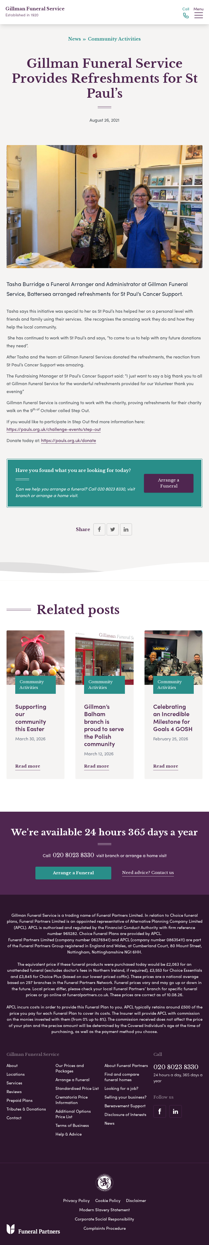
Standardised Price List (77, 1088)
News (109, 1123)
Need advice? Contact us (148, 872)
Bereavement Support (125, 1106)
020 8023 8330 (111, 489)
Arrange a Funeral (168, 483)
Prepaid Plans (20, 1100)
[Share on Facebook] (99, 529)
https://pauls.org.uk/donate (68, 440)
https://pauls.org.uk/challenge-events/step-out (54, 429)
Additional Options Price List (73, 1114)
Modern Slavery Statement (104, 1210)
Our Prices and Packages (70, 1068)
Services (14, 1083)
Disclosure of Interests (125, 1114)
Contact (14, 1118)
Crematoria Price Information (72, 1099)
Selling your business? (125, 1097)
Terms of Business (72, 1125)
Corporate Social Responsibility (104, 1219)
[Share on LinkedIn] (126, 529)
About (12, 1065)
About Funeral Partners (126, 1065)
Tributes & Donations (26, 1109)
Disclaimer (136, 1200)
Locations (16, 1074)
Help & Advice (69, 1134)
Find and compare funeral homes (121, 1077)
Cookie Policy (108, 1200)
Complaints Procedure (105, 1228)
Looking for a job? (121, 1088)
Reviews (14, 1091)
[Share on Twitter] (113, 529)
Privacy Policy (76, 1200)
